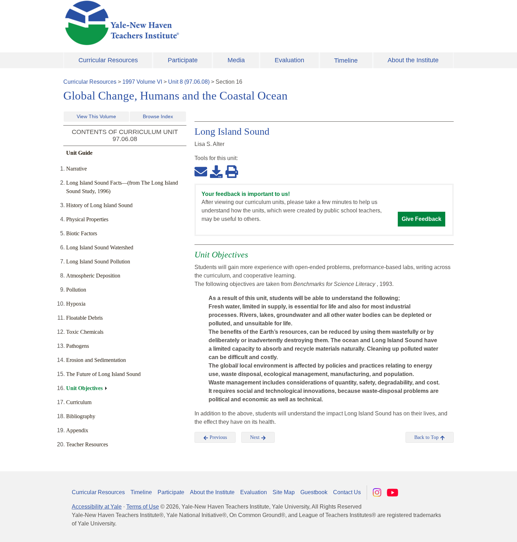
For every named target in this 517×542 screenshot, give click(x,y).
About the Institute (413, 60)
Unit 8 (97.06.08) (189, 82)
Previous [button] (217, 437)
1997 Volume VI (142, 82)
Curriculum (78, 402)
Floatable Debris (84, 318)
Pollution (76, 290)
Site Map (284, 492)
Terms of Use (142, 507)
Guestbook (313, 492)
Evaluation (289, 60)
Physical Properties (87, 219)
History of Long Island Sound (99, 205)
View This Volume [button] (96, 116)
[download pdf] (216, 171)
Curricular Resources (108, 60)
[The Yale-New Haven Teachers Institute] (191, 23)
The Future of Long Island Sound (103, 374)
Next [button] (255, 437)
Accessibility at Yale (97, 507)
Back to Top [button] (427, 437)
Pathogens (77, 346)
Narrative (76, 169)
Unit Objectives (84, 388)
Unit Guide (79, 153)
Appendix (77, 430)
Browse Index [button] (158, 116)
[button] (476, 529)
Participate (183, 60)
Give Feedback (421, 219)
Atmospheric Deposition (93, 276)
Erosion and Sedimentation (96, 360)
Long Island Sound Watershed (99, 247)
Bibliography (80, 416)
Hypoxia (75, 304)
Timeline (346, 60)
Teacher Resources (87, 444)
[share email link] (200, 171)
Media (236, 60)
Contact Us (347, 492)
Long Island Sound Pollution (98, 261)
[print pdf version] (231, 171)
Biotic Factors (81, 233)
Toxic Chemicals (84, 332)
